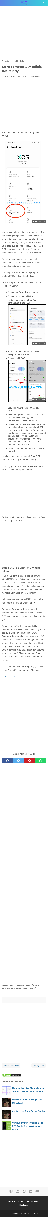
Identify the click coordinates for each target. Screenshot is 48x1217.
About (10, 1201)
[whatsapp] (40, 760)
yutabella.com (8, 676)
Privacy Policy (33, 1201)
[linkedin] (31, 1192)
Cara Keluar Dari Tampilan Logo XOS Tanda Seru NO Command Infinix (27, 1126)
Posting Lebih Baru (11, 1065)
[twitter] (18, 760)
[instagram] (17, 1192)
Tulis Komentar (34, 77)
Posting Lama (38, 1065)
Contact (20, 1201)
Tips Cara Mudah (32, 1213)
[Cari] (44, 3)
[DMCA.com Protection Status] (11, 1076)
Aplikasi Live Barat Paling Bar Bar (28, 1111)
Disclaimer (24, 1205)
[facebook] (7, 760)
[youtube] (37, 1192)
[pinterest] (29, 760)
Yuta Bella (11, 77)
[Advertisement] (24, 33)
